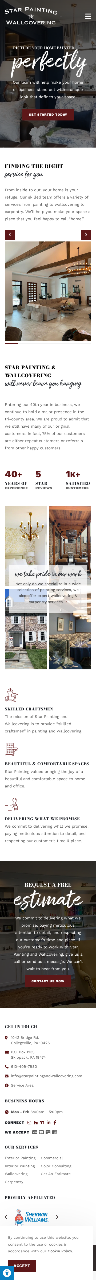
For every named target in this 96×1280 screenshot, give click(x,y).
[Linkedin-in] (48, 1122)
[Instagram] (29, 1122)
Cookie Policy (60, 1251)
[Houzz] (36, 1122)
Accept (22, 1265)
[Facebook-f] (55, 1122)
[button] (10, 235)
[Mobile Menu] (88, 16)
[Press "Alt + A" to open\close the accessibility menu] (7, 1273)
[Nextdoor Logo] (42, 1122)
